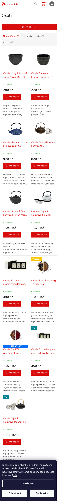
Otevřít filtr (29, 27)
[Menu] (52, 4)
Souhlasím (42, 493)
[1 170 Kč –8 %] (15, 335)
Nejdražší (40, 36)
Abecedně (8, 42)
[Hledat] (35, 4)
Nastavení (28, 483)
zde (15, 475)
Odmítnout (14, 493)
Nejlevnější (27, 36)
